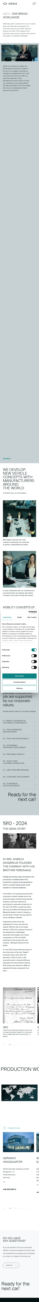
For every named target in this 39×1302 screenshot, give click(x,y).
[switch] (34, 655)
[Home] (10, 4)
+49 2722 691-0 (9, 1189)
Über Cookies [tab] (32, 617)
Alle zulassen (19, 676)
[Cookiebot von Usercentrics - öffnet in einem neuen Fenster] (28, 612)
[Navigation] (34, 4)
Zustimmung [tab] (7, 617)
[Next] (9, 1044)
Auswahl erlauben (19, 682)
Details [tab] (19, 617)
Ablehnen (19, 688)
